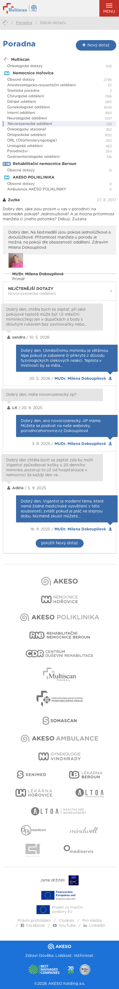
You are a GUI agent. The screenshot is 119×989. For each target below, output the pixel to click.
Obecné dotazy (21, 80)
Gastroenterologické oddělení (33, 157)
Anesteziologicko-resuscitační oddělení (41, 85)
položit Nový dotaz (59, 543)
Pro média (92, 921)
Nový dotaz (98, 45)
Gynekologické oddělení (28, 107)
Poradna (24, 23)
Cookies (66, 921)
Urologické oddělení (25, 146)
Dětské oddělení (21, 102)
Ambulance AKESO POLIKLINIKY (36, 189)
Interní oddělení (21, 113)
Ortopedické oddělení (26, 135)
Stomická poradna (23, 91)
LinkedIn (97, 926)
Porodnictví (17, 151)
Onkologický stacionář (26, 129)
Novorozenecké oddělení (30, 124)
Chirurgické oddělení (25, 96)
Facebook (35, 926)
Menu (109, 12)
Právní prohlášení (34, 921)
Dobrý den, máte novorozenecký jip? (41, 395)
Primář (37, 276)
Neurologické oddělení (27, 118)
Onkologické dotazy (25, 66)
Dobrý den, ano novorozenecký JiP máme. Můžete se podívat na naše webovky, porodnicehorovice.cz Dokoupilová (61, 426)
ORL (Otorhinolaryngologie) (32, 140)
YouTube (67, 926)
